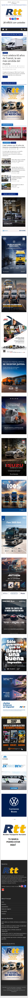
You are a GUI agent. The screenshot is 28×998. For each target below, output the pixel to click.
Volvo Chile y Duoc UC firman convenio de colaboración (18, 160)
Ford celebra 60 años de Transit (10, 67)
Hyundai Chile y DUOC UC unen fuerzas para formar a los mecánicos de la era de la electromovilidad (18, 169)
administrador (13, 66)
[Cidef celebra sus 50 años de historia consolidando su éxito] (14, 128)
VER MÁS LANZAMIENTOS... (10, 194)
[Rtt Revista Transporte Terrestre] (3, 29)
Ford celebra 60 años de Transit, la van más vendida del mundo (14, 59)
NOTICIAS (5, 53)
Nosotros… (4, 904)
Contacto (4, 913)
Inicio (3, 902)
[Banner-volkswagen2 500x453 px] (14, 805)
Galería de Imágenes (6, 909)
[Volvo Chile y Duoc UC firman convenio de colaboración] (6, 159)
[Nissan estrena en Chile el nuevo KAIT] (6, 184)
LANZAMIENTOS (6, 142)
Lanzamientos (5, 906)
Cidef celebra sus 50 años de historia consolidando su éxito (14, 146)
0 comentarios (21, 66)
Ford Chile (19, 67)
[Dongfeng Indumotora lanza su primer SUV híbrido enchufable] (6, 176)
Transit (14, 69)
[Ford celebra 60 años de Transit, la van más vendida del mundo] (14, 37)
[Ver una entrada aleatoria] (24, 29)
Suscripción (4, 911)
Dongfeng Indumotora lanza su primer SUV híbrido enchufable (18, 178)
